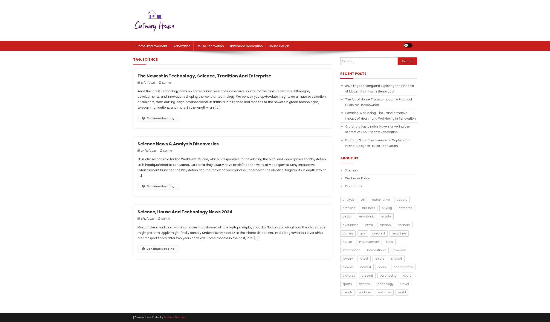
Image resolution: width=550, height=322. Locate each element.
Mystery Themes (174, 317)
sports (347, 284)
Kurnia (166, 83)
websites (384, 292)
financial (403, 225)
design (348, 216)
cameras (405, 208)
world (402, 292)
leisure (380, 258)
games (348, 233)
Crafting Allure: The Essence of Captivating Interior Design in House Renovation (377, 143)
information (352, 250)
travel (404, 284)
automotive (381, 199)
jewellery (399, 250)
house (347, 242)
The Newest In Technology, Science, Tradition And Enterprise (204, 76)
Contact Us (353, 186)
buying (387, 208)
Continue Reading (160, 118)
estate (386, 216)
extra (369, 225)
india (389, 242)
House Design (279, 46)
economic (367, 216)
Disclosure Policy (357, 178)
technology (385, 284)
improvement (369, 242)
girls (363, 233)
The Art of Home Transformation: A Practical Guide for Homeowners (378, 102)
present (367, 275)
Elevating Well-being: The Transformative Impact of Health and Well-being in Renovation (380, 116)
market (396, 258)
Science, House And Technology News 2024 (185, 212)
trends (347, 292)
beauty (402, 199)
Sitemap (351, 170)
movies (348, 267)
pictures (349, 275)
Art (363, 199)
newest (365, 267)
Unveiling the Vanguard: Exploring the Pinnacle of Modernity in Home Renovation (379, 89)
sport (407, 275)
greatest (378, 233)
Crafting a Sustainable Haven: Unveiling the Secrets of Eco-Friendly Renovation (377, 129)
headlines (399, 233)
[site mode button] (408, 45)
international (376, 250)
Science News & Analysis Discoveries (178, 144)
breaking (349, 208)
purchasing (388, 275)
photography (403, 267)
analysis (348, 199)
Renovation (182, 46)
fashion (385, 225)
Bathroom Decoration (246, 46)
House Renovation (210, 46)
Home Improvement (152, 46)
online (382, 267)
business (368, 208)
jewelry (348, 258)
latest (364, 258)
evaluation (351, 225)
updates (365, 292)
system (364, 284)
